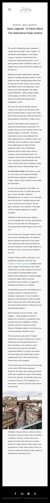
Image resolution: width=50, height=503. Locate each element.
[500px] (34, 494)
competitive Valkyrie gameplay (18, 264)
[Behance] (28, 494)
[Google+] (21, 494)
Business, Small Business (25, 25)
